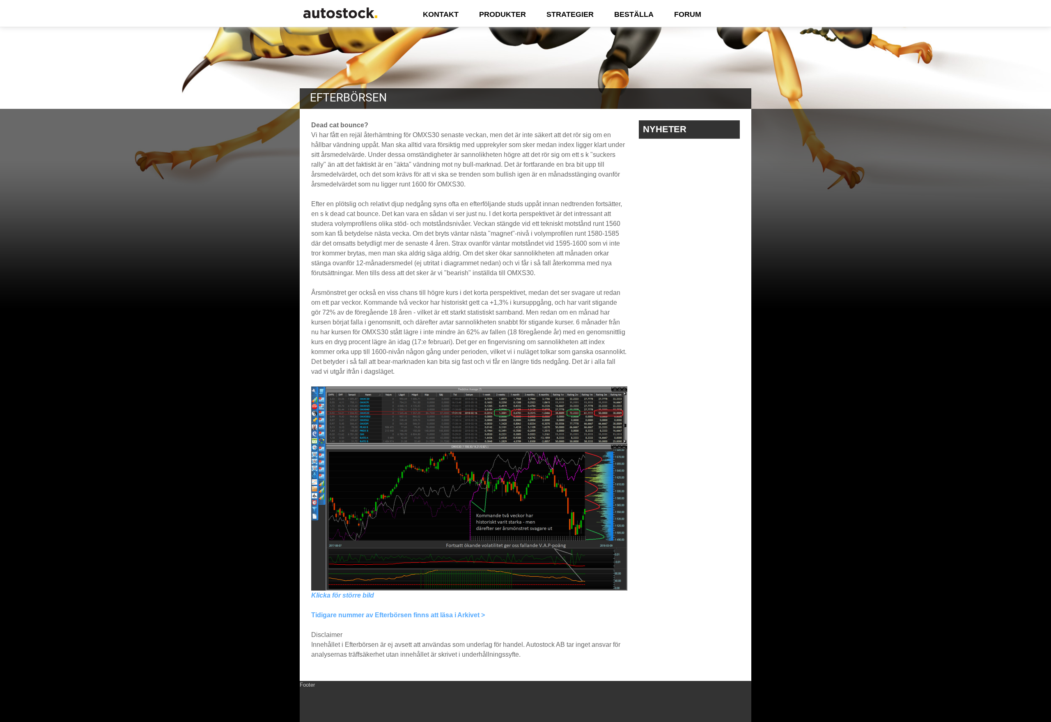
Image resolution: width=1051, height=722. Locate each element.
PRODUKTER (502, 14)
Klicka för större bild (342, 595)
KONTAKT (441, 14)
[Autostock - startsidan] (341, 20)
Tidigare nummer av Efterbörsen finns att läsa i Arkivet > (398, 615)
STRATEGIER (570, 14)
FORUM (687, 14)
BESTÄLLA (634, 14)
